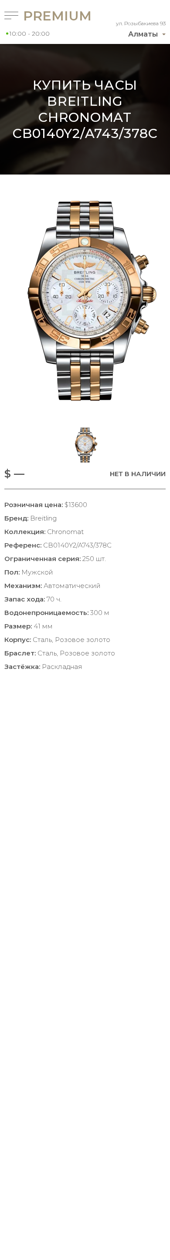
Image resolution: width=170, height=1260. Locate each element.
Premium (43, 16)
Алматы (143, 34)
